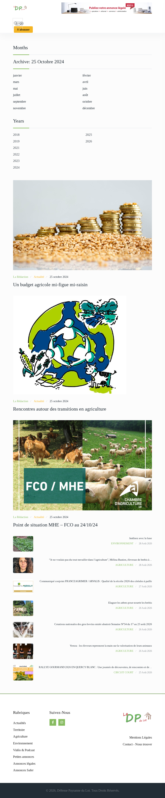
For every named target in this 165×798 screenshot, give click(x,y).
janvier (17, 75)
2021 (16, 147)
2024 (16, 167)
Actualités (19, 723)
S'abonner (23, 29)
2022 (16, 154)
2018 (16, 134)
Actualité (39, 276)
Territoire (19, 730)
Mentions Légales (140, 737)
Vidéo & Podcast (24, 750)
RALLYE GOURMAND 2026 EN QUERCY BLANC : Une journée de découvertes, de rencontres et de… (95, 667)
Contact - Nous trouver (137, 744)
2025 (89, 134)
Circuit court (123, 672)
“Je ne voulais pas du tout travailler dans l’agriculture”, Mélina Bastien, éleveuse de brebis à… (100, 559)
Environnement (122, 543)
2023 (16, 160)
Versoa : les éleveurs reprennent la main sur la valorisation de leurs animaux (111, 645)
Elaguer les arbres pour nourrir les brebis (130, 602)
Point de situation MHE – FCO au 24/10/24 (55, 524)
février (86, 75)
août (85, 95)
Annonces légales (24, 763)
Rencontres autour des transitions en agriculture (59, 409)
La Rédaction (20, 276)
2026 (89, 141)
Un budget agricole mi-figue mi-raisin (50, 284)
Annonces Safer (23, 770)
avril (85, 82)
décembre (88, 108)
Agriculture (124, 564)
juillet (16, 95)
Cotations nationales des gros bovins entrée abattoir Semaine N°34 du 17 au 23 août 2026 (103, 624)
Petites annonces (23, 756)
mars (16, 82)
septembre (19, 101)
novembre (19, 108)
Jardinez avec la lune (140, 538)
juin (84, 88)
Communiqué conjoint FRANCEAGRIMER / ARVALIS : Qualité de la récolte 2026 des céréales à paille (96, 581)
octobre (87, 101)
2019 (16, 141)
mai (15, 88)
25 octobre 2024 (59, 276)
